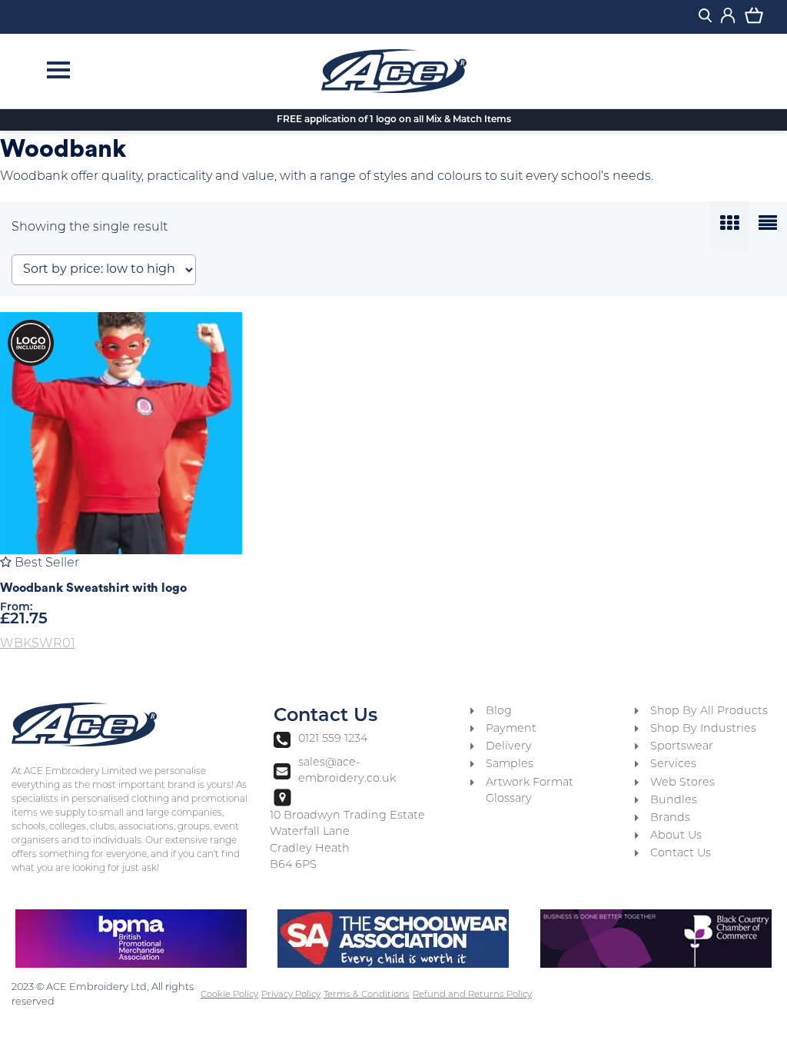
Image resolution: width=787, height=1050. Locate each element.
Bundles (673, 800)
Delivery (509, 747)
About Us (676, 836)
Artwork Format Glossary (529, 791)
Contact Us (680, 853)
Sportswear (681, 747)
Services (673, 764)
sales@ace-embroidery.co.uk (347, 771)
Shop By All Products (709, 711)
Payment (511, 729)
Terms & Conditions (367, 994)
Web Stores (682, 783)
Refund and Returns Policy (472, 994)
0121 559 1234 (332, 739)
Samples (509, 764)
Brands (670, 818)
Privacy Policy (290, 994)
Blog (499, 711)
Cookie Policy (229, 994)
